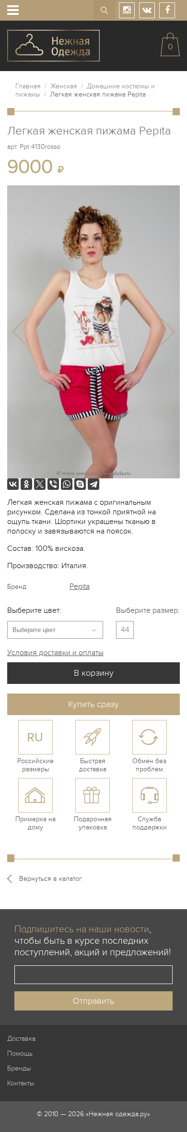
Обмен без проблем (149, 765)
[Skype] (80, 484)
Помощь (20, 1053)
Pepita (80, 586)
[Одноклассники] (26, 484)
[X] (40, 484)
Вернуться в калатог (50, 879)
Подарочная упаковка (93, 823)
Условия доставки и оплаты (55, 652)
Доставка (21, 1039)
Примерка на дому (35, 823)
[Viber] (53, 484)
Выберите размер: (148, 610)
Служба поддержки (149, 823)
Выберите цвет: (34, 610)
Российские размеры (35, 765)
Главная (28, 86)
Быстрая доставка (92, 765)
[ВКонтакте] (13, 484)
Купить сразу (93, 704)
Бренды (19, 1068)
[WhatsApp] (66, 484)
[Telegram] (93, 484)
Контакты (21, 1083)
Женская (63, 86)
